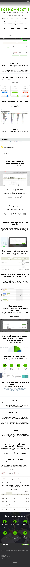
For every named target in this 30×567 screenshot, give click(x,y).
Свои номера (17, 21)
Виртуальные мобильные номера (9, 21)
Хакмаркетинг (2, 550)
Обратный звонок (25, 550)
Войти (20, 544)
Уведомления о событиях (5, 18)
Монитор (12, 551)
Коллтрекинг (3, 12)
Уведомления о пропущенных (15, 18)
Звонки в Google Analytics (24, 18)
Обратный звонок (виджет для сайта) (17, 12)
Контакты (10, 548)
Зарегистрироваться (25, 544)
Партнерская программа (17, 551)
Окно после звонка (23, 21)
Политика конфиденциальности (4, 548)
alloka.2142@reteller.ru (12, 1)
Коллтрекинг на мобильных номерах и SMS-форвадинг (11, 24)
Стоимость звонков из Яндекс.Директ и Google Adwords (15, 15)
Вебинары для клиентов (14, 550)
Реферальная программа (7, 550)
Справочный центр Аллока (4, 551)
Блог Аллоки (20, 1)
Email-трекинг (9, 12)
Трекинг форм (26, 12)
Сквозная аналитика (23, 24)
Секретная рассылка (20, 550)
